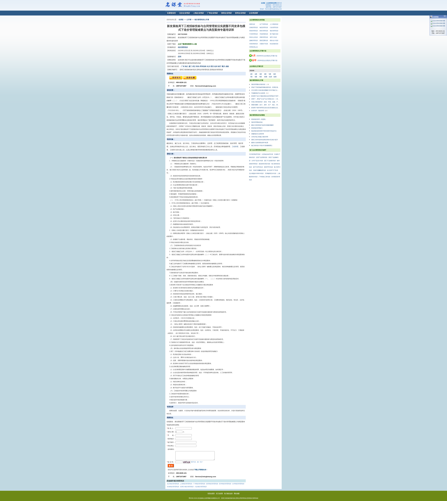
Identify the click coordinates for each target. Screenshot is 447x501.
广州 (183, 66)
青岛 (197, 66)
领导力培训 (273, 37)
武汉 (194, 66)
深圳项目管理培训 (212, 484)
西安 (212, 66)
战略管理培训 (253, 40)
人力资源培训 (274, 24)
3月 (260, 74)
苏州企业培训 (240, 13)
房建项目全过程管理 (257, 134)
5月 (270, 74)
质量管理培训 (264, 37)
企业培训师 (253, 13)
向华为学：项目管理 (259, 110)
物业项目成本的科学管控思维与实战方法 (263, 131)
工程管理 (235, 146)
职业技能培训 (274, 44)
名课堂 (181, 19)
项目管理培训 (274, 31)
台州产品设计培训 (257, 160)
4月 (265, 74)
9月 (260, 77)
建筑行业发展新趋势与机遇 (259, 142)
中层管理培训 (253, 34)
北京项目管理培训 (173, 484)
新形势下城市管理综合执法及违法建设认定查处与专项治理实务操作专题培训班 (265, 107)
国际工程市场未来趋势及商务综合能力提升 (264, 139)
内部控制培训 (253, 44)
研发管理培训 (253, 31)
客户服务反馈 (228, 493)
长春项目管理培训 (173, 486)
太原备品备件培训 (267, 154)
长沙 (208, 66)
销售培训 (252, 24)
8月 (256, 77)
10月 (265, 77)
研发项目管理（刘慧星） (259, 119)
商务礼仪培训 (253, 37)
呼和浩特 (203, 66)
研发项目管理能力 (256, 128)
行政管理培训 (274, 27)
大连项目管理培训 (201, 486)
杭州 (216, 66)
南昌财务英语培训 (264, 164)
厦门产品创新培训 (270, 160)
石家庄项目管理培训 (187, 486)
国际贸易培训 (264, 40)
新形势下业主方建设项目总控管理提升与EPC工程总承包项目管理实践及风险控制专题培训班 (265, 96)
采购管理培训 (253, 27)
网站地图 (236, 493)
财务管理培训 (264, 31)
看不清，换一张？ (197, 462)
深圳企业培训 (226, 13)
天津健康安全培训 (270, 173)
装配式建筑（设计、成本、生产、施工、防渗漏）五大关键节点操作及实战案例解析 (265, 105)
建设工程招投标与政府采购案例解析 (262, 125)
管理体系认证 (253, 47)
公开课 (188, 19)
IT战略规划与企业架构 (260, 93)
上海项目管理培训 (186, 484)
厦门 (190, 66)
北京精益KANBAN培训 (256, 173)
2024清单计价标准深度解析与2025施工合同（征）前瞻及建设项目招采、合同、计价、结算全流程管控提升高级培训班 (265, 90)
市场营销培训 (264, 34)
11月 (270, 77)
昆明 (179, 57)
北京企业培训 (184, 13)
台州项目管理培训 (238, 484)
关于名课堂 (219, 493)
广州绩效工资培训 (264, 177)
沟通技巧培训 (264, 44)
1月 (251, 74)
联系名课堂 (211, 493)
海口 (186, 66)
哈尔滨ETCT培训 (272, 170)
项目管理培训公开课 (201, 19)
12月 (275, 77)
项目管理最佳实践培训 (260, 84)
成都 (227, 66)
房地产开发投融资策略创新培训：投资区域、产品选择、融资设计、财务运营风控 (265, 87)
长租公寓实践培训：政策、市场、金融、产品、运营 (265, 102)
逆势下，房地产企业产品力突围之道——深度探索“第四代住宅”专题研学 (265, 99)
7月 (251, 77)
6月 (274, 74)
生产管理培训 (264, 24)
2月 (256, 74)
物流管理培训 (264, 27)
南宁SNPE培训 (258, 167)
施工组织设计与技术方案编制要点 (261, 145)
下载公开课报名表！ (201, 470)
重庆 (223, 66)
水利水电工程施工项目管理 (259, 137)
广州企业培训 (212, 13)
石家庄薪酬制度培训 (259, 170)
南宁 (219, 66)
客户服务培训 (274, 34)
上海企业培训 (198, 13)
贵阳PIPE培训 (268, 167)
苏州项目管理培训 (225, 484)
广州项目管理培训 (199, 484)
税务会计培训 (274, 40)
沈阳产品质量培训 (261, 157)
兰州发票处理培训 (254, 154)
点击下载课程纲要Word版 (187, 44)
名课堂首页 (171, 13)
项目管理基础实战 (256, 122)
